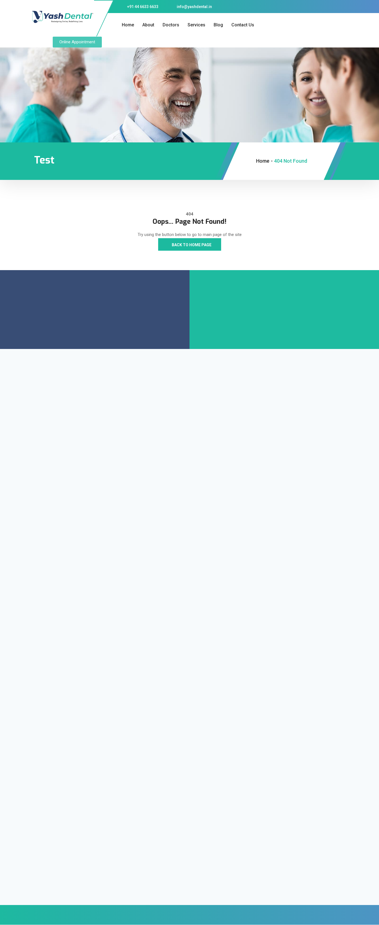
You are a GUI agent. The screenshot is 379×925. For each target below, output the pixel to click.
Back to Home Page (191, 245)
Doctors (171, 24)
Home (128, 24)
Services (196, 24)
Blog (218, 24)
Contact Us (242, 24)
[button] (77, 42)
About (148, 24)
